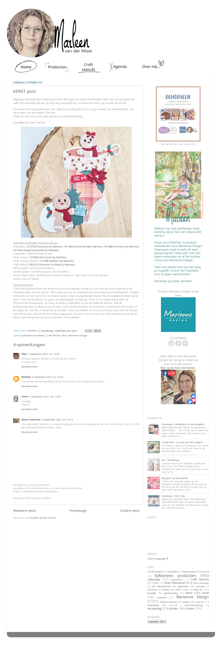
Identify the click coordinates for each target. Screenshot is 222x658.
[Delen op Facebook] (96, 330)
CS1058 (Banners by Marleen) (57, 261)
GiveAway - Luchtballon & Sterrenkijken (183, 424)
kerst (64, 335)
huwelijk (151, 593)
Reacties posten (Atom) (43, 517)
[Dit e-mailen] (86, 330)
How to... (199, 589)
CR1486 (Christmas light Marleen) (83, 246)
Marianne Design (78, 335)
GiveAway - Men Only (173, 495)
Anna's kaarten (31, 419)
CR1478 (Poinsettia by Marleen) (44, 246)
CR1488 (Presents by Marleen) (121, 246)
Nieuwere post (24, 510)
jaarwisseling (171, 593)
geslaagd (200, 586)
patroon (200, 602)
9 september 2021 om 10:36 (47, 377)
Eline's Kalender (201, 583)
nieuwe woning (168, 601)
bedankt (173, 571)
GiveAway (152, 589)
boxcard (205, 571)
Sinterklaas (153, 605)
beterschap (189, 571)
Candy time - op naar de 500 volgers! (182, 442)
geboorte (183, 586)
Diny (24, 353)
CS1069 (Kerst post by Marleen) (48, 257)
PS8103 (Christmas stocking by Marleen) (51, 264)
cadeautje (153, 579)
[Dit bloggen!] (89, 330)
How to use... (182, 589)
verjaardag (154, 608)
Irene (25, 396)
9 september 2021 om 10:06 (43, 353)
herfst (166, 589)
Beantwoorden (30, 366)
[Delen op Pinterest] (99, 330)
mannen (161, 597)
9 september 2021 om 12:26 (45, 396)
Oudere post (130, 510)
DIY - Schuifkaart (170, 460)
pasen (186, 601)
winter (173, 608)
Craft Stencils (53, 335)
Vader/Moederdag (194, 605)
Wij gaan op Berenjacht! (174, 478)
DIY (156, 583)
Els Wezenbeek (161, 586)
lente (205, 593)
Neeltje (26, 377)
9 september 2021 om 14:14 (57, 419)
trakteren (173, 605)
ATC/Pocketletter (155, 571)
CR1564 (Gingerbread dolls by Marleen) (36, 250)
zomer (190, 608)
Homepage (78, 510)
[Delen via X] (93, 330)
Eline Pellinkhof (174, 583)
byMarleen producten (33, 335)
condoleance (176, 579)
